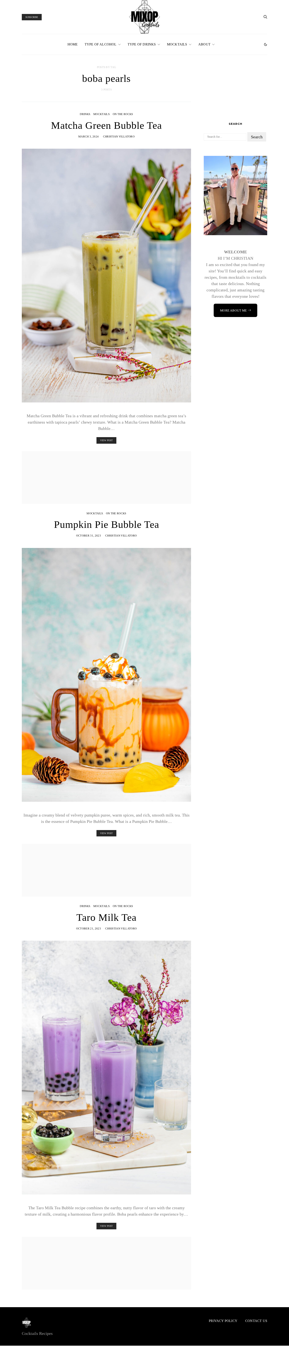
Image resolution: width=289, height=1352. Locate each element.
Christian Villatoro (119, 136)
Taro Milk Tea (106, 917)
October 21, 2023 (88, 928)
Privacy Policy (223, 1321)
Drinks (85, 114)
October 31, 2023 (88, 535)
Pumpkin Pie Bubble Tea (106, 524)
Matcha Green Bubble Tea (106, 125)
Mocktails (177, 44)
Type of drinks (142, 44)
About (204, 44)
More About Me (233, 310)
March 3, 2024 (88, 136)
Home (72, 44)
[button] (265, 44)
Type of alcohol (101, 44)
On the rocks (123, 114)
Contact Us (256, 1321)
